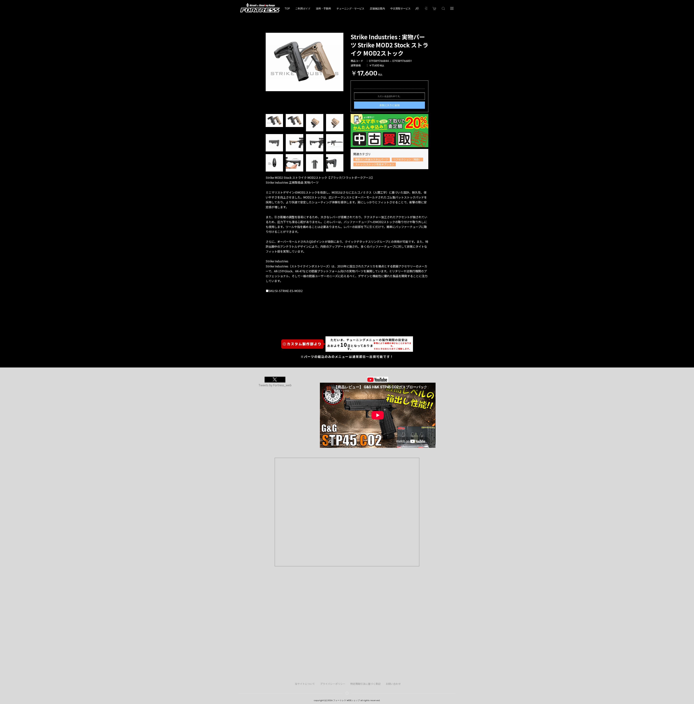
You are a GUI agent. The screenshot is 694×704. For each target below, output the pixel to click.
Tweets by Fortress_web (275, 385)
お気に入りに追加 (389, 105)
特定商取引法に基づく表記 (365, 684)
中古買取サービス (400, 8)
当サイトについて (305, 684)
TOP (287, 8)
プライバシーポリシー (332, 684)
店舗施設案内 (377, 8)
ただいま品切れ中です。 (389, 96)
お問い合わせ (393, 684)
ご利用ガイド (302, 8)
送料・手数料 (323, 8)
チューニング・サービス (350, 8)
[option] (304, 62)
